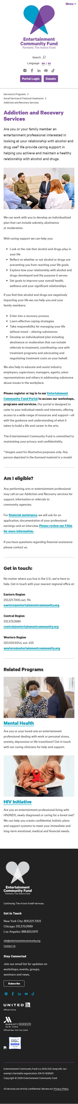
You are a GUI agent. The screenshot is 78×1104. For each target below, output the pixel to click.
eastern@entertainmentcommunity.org (31, 605)
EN (43, 63)
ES (49, 63)
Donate (51, 79)
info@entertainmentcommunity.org (22, 940)
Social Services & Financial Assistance (24, 98)
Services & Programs (15, 94)
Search (36, 57)
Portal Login (31, 79)
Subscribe (14, 983)
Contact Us (9, 945)
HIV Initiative (18, 802)
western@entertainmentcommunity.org (32, 648)
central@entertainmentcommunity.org (31, 626)
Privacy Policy (61, 1088)
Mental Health (19, 723)
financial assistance (23, 515)
